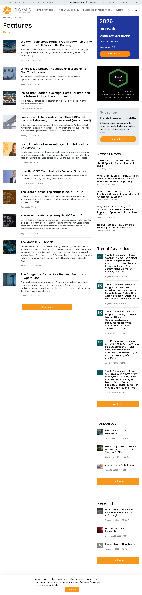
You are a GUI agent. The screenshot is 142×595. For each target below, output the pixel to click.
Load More (47, 307)
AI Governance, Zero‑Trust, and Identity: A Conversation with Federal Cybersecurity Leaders (118, 194)
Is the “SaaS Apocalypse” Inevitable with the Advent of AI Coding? (121, 512)
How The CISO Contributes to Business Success (53, 171)
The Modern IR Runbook (37, 242)
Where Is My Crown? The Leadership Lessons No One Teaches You (53, 70)
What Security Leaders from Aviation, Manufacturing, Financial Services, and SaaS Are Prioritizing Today (118, 179)
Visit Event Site (114, 53)
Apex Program (109, 2)
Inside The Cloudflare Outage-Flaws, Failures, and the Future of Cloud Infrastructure (55, 94)
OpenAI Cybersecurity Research (117, 530)
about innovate (77, 2)
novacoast (93, 2)
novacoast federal (129, 2)
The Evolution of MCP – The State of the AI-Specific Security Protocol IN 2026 (117, 163)
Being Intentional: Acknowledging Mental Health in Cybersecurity (55, 145)
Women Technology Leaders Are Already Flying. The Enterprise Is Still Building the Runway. (56, 43)
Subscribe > (118, 139)
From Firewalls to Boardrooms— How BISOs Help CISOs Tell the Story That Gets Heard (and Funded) (56, 118)
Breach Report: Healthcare (120, 544)
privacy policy (41, 585)
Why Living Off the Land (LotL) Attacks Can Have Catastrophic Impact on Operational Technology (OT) (117, 210)
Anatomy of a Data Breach (120, 465)
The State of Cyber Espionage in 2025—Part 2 (52, 192)
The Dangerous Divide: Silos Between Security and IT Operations (55, 276)
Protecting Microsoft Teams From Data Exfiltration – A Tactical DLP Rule (121, 449)
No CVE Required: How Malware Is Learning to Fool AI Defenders (115, 226)
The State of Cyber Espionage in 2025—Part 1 (51, 215)
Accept (72, 589)
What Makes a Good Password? (116, 432)
